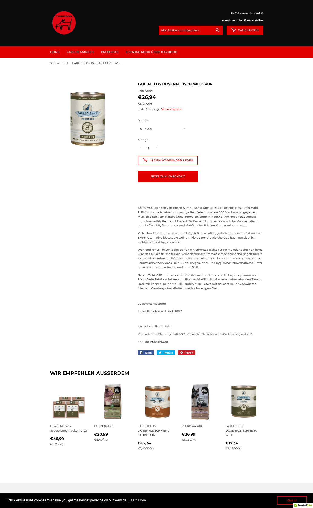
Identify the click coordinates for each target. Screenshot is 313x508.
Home (55, 52)
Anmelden (228, 20)
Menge (143, 120)
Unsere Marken (80, 52)
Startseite (56, 63)
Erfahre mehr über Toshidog (151, 52)
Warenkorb (248, 30)
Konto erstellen (253, 20)
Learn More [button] (137, 500)
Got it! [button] (292, 500)
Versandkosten (171, 109)
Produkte (109, 52)
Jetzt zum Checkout (168, 176)
